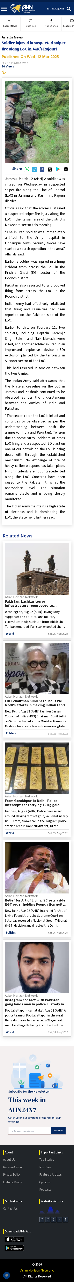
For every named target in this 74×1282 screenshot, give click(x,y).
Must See (45, 1167)
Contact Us (10, 1209)
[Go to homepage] (22, 8)
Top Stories (46, 1160)
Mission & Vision (13, 1167)
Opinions (45, 1182)
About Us (9, 1160)
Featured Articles (50, 1175)
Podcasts (45, 1190)
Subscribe (58, 1130)
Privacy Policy (12, 1175)
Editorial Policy (12, 1182)
